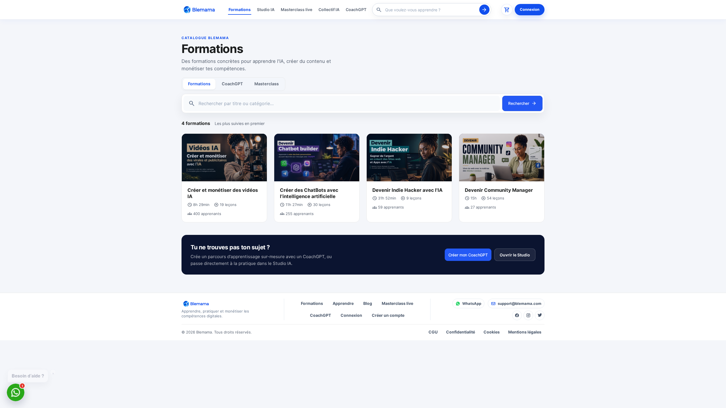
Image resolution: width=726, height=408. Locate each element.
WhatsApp (471, 303)
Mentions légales (524, 332)
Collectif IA (328, 9)
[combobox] (431, 10)
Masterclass (266, 83)
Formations (240, 9)
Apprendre (343, 303)
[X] (539, 315)
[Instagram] (528, 315)
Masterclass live (296, 9)
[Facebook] (517, 315)
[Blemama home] (200, 9)
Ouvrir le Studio (515, 254)
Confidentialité (460, 332)
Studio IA (266, 9)
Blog (367, 303)
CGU (433, 332)
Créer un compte (388, 315)
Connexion (529, 9)
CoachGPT (356, 9)
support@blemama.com (519, 303)
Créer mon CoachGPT (468, 254)
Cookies (492, 332)
